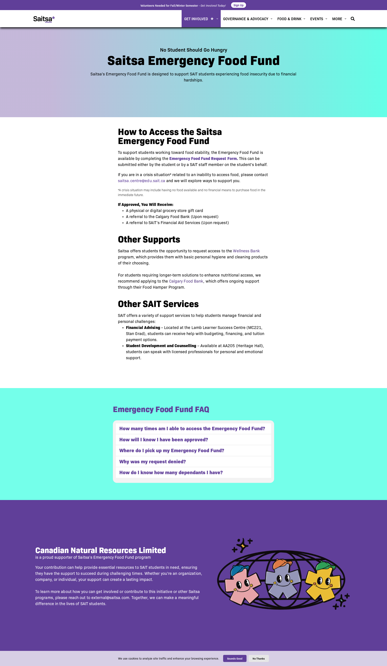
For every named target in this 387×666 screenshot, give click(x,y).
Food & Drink (289, 18)
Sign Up (238, 5)
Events (316, 18)
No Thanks (259, 658)
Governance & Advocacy (245, 18)
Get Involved (196, 18)
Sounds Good (234, 658)
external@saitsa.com (110, 597)
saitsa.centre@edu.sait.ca (141, 180)
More (337, 18)
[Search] (353, 19)
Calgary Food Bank (186, 281)
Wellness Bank (246, 250)
